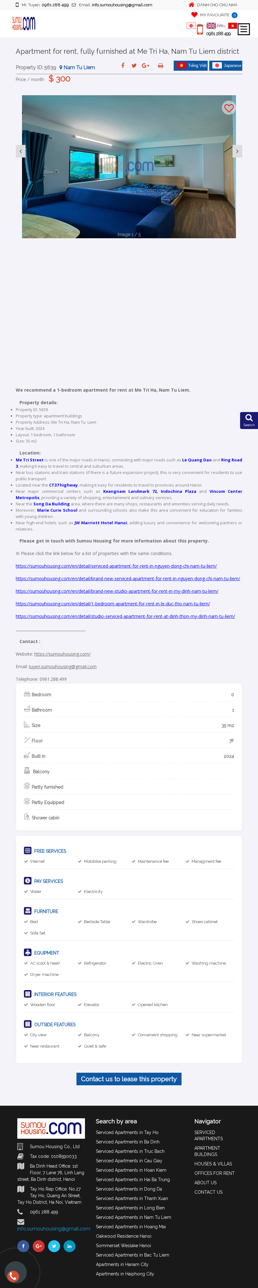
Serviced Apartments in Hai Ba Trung (133, 1179)
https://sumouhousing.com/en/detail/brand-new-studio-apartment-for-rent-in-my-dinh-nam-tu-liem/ (117, 591)
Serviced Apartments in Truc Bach (130, 1151)
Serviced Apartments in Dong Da (129, 1189)
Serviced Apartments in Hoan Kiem (131, 1170)
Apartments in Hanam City (122, 1264)
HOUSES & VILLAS (213, 1163)
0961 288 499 (218, 33)
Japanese (232, 65)
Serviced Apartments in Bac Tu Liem (132, 1255)
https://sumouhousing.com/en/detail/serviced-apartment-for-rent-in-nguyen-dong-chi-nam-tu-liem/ (116, 566)
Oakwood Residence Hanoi (123, 1236)
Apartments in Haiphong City (125, 1273)
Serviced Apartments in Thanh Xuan (132, 1198)
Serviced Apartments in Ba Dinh (128, 1141)
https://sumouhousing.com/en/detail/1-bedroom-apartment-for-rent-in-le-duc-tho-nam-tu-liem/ (113, 604)
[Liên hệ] (12, 1279)
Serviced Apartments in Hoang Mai (131, 1226)
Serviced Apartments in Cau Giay (129, 1160)
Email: (115, 5)
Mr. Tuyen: (45, 5)
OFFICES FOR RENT (214, 1173)
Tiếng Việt (197, 65)
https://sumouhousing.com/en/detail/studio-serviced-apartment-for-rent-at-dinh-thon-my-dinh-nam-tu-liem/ (125, 616)
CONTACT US (208, 1192)
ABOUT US (205, 1182)
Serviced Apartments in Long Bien (130, 1207)
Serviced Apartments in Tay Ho (127, 1132)
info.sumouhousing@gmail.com (53, 1229)
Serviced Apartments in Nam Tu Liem (133, 1217)
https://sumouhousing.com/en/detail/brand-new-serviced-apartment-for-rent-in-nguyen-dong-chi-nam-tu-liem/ (128, 578)
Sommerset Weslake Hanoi (123, 1245)
